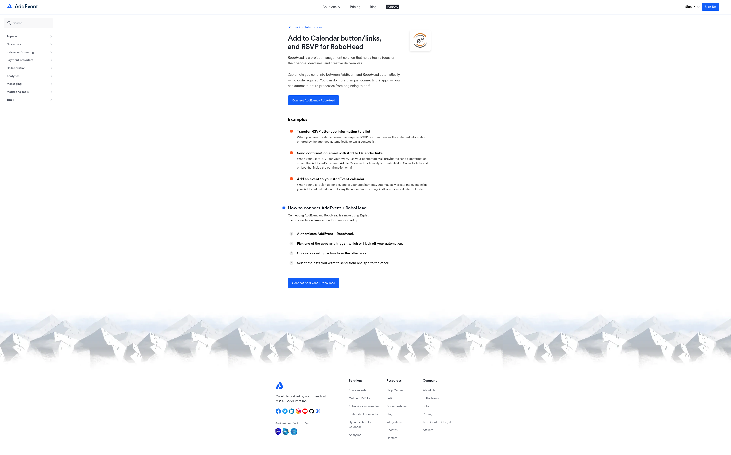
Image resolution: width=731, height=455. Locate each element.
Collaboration (16, 68)
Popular (11, 36)
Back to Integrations (308, 27)
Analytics (12, 76)
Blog (373, 7)
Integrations (394, 422)
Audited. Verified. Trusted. (292, 423)
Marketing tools (17, 92)
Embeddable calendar (363, 414)
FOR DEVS (392, 6)
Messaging (14, 84)
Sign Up (710, 7)
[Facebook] (278, 411)
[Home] (22, 6)
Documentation (397, 406)
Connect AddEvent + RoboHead (313, 100)
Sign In (690, 7)
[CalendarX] (318, 411)
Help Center (394, 390)
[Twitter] (285, 411)
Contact (391, 438)
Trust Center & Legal (437, 422)
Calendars (13, 44)
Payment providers (19, 60)
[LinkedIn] (291, 411)
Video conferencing (20, 52)
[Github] (311, 411)
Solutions (330, 7)
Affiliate (428, 430)
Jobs (426, 406)
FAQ (389, 398)
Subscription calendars (364, 406)
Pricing (355, 7)
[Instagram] (298, 411)
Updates (391, 430)
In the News (431, 398)
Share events (357, 390)
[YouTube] (305, 411)
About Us (429, 390)
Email (10, 99)
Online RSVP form (361, 398)
